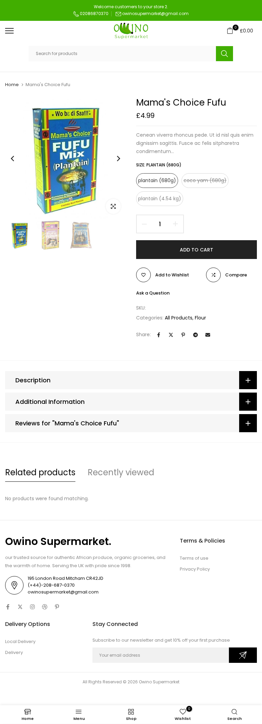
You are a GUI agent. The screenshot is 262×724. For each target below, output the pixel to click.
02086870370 (93, 13)
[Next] (113, 158)
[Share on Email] (207, 335)
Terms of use (194, 558)
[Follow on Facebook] (8, 607)
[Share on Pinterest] (183, 335)
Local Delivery (20, 641)
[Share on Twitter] (171, 335)
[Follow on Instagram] (32, 607)
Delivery (14, 652)
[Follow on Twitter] (20, 607)
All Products (178, 317)
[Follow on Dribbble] (44, 607)
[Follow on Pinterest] (57, 607)
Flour (200, 317)
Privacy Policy (195, 569)
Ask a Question (153, 293)
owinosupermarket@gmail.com (155, 13)
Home (12, 85)
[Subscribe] (243, 655)
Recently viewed (121, 472)
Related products (40, 472)
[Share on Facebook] (158, 335)
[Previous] (18, 158)
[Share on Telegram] (195, 335)
